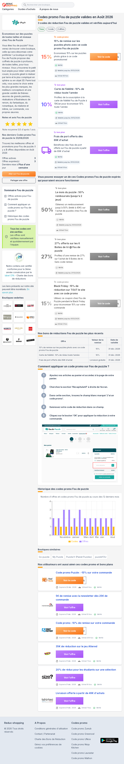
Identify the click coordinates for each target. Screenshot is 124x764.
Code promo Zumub (81, 728)
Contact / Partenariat (45, 734)
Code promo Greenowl (82, 734)
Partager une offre (19, 180)
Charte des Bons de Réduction (50, 739)
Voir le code (104, 57)
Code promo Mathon (81, 758)
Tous (41, 29)
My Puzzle (58, 557)
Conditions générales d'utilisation (51, 728)
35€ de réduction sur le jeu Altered (76, 646)
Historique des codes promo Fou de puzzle (18, 217)
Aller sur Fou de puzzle (19, 174)
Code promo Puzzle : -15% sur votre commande (84, 572)
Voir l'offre (103, 104)
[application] (80, 521)
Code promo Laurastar (82, 753)
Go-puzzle (44, 557)
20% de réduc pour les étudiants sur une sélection (86, 669)
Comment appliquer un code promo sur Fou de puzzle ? (19, 207)
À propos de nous (49, 9)
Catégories (8, 9)
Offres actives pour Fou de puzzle (19, 197)
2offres (60, 29)
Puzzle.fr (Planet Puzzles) (79, 557)
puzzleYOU (100, 557)
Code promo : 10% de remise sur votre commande (85, 623)
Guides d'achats (26, 9)
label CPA (9, 275)
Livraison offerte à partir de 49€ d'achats (80, 693)
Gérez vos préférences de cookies (48, 746)
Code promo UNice (81, 739)
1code (51, 29)
